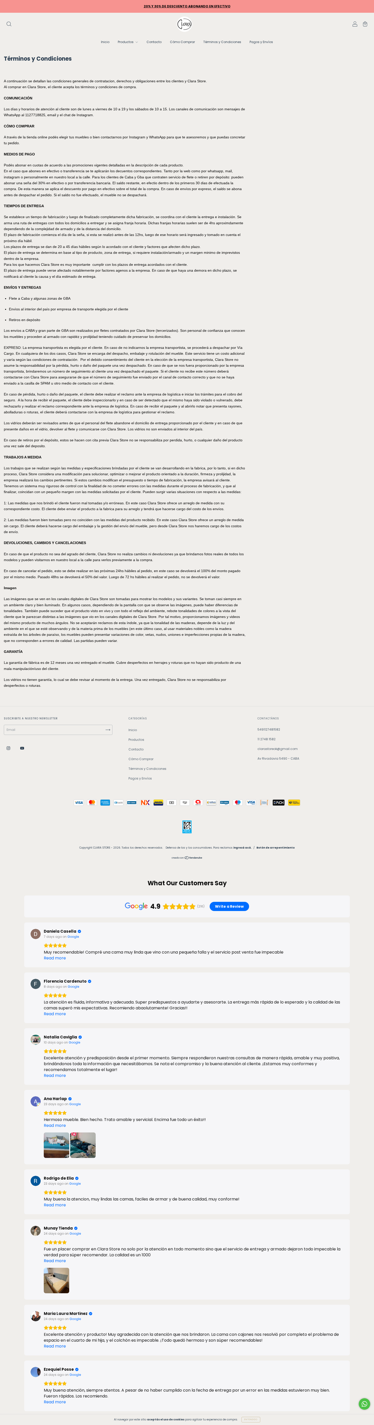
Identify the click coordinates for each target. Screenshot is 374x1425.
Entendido (250, 1419)
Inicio (105, 42)
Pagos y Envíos (261, 42)
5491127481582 (268, 729)
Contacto (154, 42)
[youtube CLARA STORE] (22, 748)
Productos (126, 42)
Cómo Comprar (182, 42)
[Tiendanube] (187, 858)
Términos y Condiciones (222, 42)
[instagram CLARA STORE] (9, 748)
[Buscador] (8, 24)
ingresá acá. (242, 848)
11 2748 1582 (266, 739)
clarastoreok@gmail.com (277, 749)
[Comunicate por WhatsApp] (364, 1404)
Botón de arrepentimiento (275, 848)
